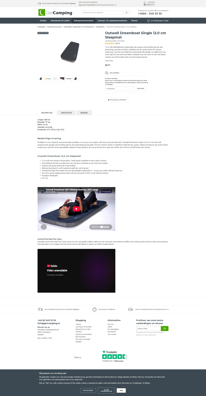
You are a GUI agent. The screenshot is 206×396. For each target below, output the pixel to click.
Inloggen (151, 2)
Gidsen (110, 327)
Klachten (79, 332)
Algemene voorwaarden (84, 334)
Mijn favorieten (81, 337)
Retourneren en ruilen (83, 329)
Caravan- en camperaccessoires (112, 21)
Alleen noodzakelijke (106, 390)
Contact (78, 324)
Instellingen (88, 390)
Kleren (134, 21)
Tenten (43, 21)
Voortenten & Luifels (60, 21)
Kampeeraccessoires (83, 21)
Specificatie (66, 113)
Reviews (84, 113)
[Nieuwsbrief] (164, 328)
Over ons (111, 324)
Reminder (140, 88)
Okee (121, 390)
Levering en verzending (83, 327)
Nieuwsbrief (112, 332)
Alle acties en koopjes (83, 339)
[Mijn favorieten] (145, 2)
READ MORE (109, 60)
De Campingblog (113, 329)
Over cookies (112, 334)
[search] (126, 12)
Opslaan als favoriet (117, 100)
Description (46, 113)
